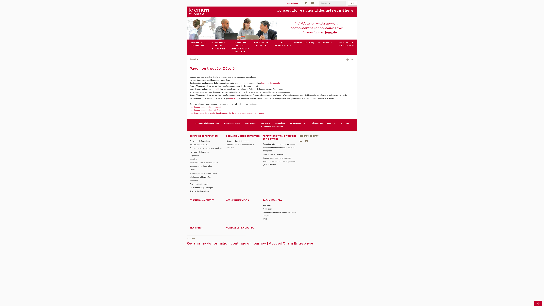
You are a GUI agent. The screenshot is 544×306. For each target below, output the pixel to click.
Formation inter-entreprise (243, 136)
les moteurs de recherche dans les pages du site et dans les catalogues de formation (229, 113)
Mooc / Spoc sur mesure (273, 154)
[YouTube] (312, 3)
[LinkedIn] (306, 3)
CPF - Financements (237, 200)
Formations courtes (202, 200)
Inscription (196, 228)
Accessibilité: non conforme (272, 126)
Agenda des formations (199, 191)
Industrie (193, 159)
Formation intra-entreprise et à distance (279, 137)
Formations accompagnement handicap (206, 148)
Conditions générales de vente (207, 123)
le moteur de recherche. (271, 83)
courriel (215, 89)
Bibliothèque (280, 123)
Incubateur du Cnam (298, 123)
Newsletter (267, 209)
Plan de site (265, 123)
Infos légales (250, 123)
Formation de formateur (199, 152)
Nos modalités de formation (238, 141)
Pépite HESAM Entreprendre (323, 123)
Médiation (194, 180)
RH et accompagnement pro (201, 188)
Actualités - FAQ (272, 200)
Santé (192, 170)
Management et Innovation (201, 166)
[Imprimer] (348, 60)
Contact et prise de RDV (240, 228)
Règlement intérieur (232, 123)
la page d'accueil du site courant (207, 107)
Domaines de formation (204, 136)
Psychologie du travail (199, 184)
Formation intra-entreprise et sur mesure (279, 144)
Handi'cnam (344, 123)
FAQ (265, 219)
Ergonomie (194, 155)
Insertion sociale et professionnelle (204, 163)
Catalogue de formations (200, 141)
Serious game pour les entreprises (277, 158)
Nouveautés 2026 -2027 (199, 145)
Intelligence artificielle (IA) (200, 177)
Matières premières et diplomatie (203, 173)
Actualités (267, 205)
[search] (332, 3)
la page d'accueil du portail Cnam (207, 110)
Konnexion (191, 238)
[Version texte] (352, 60)
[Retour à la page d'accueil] (203, 11)
